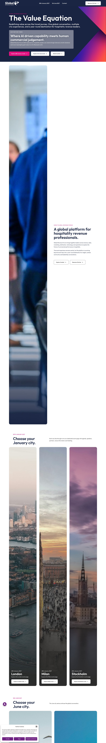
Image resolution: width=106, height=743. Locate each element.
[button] (36, 726)
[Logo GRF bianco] (12, 2)
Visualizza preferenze (31, 738)
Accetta (7, 738)
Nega (19, 738)
